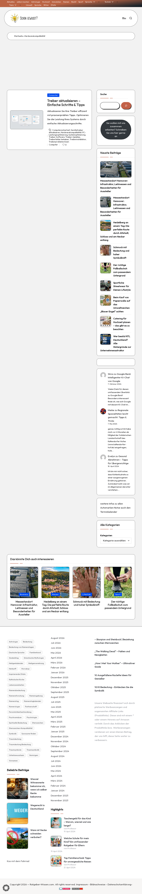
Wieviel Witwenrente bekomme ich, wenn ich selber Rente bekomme (38, 788)
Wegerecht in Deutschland (37, 807)
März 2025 (56, 721)
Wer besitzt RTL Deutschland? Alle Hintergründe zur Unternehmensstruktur (115, 343)
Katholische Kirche (16, 679)
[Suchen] (126, 105)
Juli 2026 (56, 642)
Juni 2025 (56, 706)
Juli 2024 (56, 760)
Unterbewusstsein (16, 755)
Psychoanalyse (15, 717)
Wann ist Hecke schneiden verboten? (38, 834)
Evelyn (111, 456)
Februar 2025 (58, 726)
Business (24, 594)
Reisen (55, 594)
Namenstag (14, 701)
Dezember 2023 (59, 795)
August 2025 (57, 697)
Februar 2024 (58, 785)
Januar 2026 (57, 672)
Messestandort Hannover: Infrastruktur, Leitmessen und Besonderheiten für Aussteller (115, 186)
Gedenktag (14, 658)
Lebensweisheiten (16, 685)
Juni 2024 (56, 765)
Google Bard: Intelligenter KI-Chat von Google (119, 377)
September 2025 (60, 692)
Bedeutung (27, 642)
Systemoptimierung (77, 135)
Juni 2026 (56, 647)
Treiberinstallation (78, 139)
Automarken (107, 507)
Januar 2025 (57, 731)
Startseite (18, 36)
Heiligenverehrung (36, 663)
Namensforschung (16, 696)
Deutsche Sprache (16, 652)
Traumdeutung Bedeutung (20, 744)
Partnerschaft (31, 706)
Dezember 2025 (59, 677)
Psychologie (32, 717)
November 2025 (59, 682)
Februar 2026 (58, 667)
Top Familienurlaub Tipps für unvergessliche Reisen (77, 859)
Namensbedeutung (17, 690)
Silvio (110, 373)
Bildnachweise (97, 884)
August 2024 (57, 756)
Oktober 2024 (58, 746)
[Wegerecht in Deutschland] (17, 813)
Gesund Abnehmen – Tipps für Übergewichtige (118, 460)
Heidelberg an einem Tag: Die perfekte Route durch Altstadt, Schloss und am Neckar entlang (114, 231)
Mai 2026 (56, 652)
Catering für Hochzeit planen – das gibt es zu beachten (121, 324)
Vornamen (13, 760)
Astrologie (13, 642)
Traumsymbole (15, 750)
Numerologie (14, 706)
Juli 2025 (55, 701)
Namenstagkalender (32, 701)
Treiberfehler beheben (59, 139)
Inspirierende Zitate (17, 674)
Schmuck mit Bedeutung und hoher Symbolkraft (121, 252)
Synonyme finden (29, 733)
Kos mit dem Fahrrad (18, 861)
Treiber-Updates (72, 137)
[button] (6, 888)
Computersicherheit (61, 130)
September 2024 (60, 751)
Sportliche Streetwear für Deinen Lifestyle (122, 286)
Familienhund (35, 652)
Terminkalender (108, 511)
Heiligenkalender (16, 663)
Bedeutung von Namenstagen (21, 647)
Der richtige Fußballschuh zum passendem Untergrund (122, 270)
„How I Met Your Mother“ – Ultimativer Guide (115, 665)
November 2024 (59, 741)
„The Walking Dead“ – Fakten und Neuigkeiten (112, 653)
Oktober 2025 (58, 687)
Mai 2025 (56, 711)
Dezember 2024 (59, 736)
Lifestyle (87, 594)
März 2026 (56, 662)
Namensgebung (36, 696)
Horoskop (25, 669)
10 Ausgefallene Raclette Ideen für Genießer (113, 677)
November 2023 (59, 800)
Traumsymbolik (33, 750)
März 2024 (56, 780)
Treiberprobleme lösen (59, 141)
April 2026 (56, 657)
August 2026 (57, 637)
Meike (111, 410)
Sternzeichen (37, 723)
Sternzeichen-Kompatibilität (20, 728)
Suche (103, 94)
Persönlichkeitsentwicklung (20, 712)
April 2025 (56, 716)
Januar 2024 (57, 790)
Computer (53, 95)
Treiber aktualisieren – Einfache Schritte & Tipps (66, 103)
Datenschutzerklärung (119, 884)
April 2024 (56, 775)
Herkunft (12, 669)
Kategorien (106, 535)
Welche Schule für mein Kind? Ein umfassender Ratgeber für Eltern (76, 842)
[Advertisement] (71, 60)
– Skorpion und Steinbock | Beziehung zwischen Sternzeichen (114, 641)
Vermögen (33, 755)
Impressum (82, 884)
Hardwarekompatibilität (71, 132)
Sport (118, 594)
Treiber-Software (57, 137)
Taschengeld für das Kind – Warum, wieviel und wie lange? (77, 822)
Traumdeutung (15, 739)
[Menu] (124, 18)
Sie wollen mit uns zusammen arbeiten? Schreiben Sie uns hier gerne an (115, 129)
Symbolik (12, 733)
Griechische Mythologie (34, 658)
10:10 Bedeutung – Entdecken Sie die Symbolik (114, 689)
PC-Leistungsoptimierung (67, 133)
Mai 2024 (56, 770)
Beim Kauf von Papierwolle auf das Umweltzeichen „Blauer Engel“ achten (115, 304)
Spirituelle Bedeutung (18, 723)
